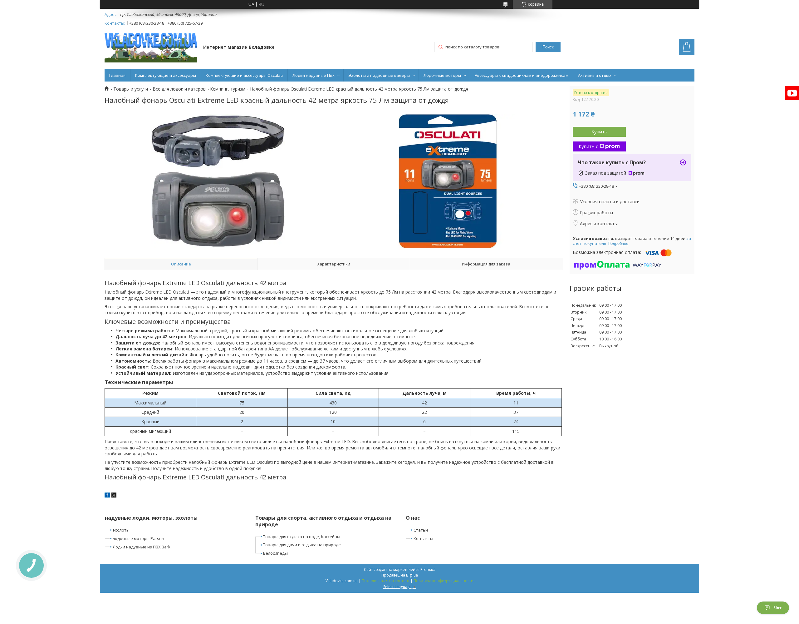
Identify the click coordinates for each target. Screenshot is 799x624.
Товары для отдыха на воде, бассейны (301, 536)
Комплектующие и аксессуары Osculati (244, 75)
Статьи (421, 530)
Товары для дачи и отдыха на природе (302, 544)
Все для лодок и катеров (179, 89)
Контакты (423, 538)
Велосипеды (275, 553)
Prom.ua (427, 569)
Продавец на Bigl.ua (399, 575)
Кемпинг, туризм (227, 89)
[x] (113, 496)
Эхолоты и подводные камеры (379, 75)
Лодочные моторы (442, 75)
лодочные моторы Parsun (138, 538)
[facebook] (107, 496)
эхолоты (121, 530)
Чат (778, 607)
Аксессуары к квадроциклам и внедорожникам (521, 75)
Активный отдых (594, 75)
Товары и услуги (130, 89)
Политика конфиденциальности (443, 580)
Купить (599, 131)
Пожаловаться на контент (385, 580)
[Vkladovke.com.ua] (151, 48)
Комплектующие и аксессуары (165, 75)
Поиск (548, 47)
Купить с (588, 146)
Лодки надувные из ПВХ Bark (141, 547)
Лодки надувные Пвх (313, 75)
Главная (117, 75)
